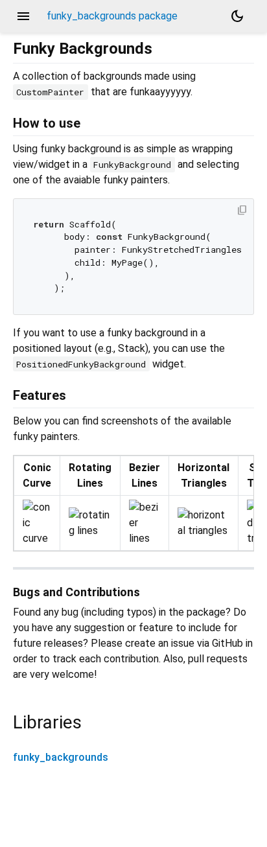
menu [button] (23, 16)
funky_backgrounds (60, 757)
